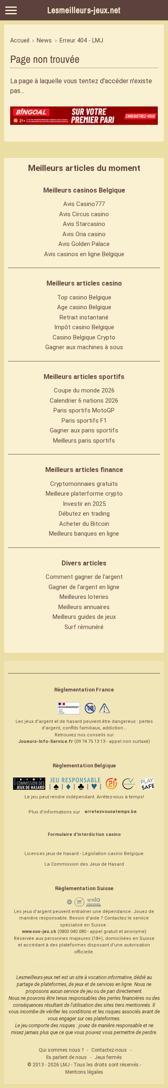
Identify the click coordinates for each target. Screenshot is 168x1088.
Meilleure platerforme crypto (84, 493)
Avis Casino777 (84, 204)
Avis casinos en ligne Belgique (84, 254)
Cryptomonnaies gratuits (84, 483)
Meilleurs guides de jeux (84, 616)
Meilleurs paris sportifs (84, 440)
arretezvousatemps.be (110, 811)
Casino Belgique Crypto (84, 337)
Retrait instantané (84, 317)
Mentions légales (84, 1072)
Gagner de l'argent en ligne (84, 587)
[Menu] (11, 10)
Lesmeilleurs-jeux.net (84, 10)
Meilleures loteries (84, 597)
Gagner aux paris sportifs (84, 430)
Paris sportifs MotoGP (84, 410)
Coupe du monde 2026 (84, 390)
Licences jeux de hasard (51, 853)
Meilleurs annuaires (84, 607)
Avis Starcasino (84, 224)
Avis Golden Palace (84, 244)
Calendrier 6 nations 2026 (84, 400)
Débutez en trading (84, 513)
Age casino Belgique (84, 307)
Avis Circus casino (84, 214)
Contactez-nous (109, 1050)
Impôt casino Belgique (84, 327)
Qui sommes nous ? (61, 1050)
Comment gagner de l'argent (84, 577)
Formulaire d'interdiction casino (84, 834)
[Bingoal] (84, 115)
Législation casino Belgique (113, 853)
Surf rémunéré (84, 627)
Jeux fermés (108, 1057)
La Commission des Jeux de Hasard (84, 864)
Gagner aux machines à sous (84, 347)
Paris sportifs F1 (84, 420)
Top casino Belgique (84, 297)
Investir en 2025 (84, 503)
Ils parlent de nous (66, 1057)
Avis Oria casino (84, 234)
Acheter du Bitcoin (84, 523)
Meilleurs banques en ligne (84, 533)
